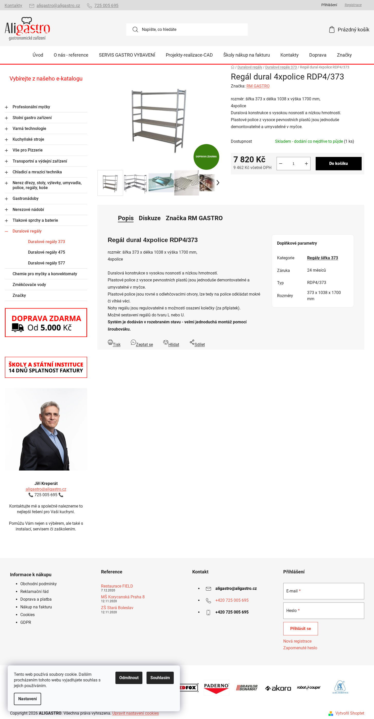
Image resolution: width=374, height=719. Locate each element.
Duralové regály (27, 231)
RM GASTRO (258, 86)
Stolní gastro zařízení (32, 117)
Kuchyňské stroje (28, 139)
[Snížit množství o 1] (281, 163)
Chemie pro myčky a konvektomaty (45, 273)
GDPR (25, 622)
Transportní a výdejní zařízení (40, 161)
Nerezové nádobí (28, 209)
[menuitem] (38, 55)
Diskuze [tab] (150, 218)
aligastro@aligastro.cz (58, 5)
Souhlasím (160, 677)
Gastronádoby (26, 198)
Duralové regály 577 (46, 263)
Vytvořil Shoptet (349, 713)
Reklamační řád (34, 591)
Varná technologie (29, 128)
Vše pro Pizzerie (28, 150)
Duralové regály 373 (46, 241)
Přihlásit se (300, 628)
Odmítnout (129, 677)
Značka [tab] (194, 218)
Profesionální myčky (31, 106)
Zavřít (260, 182)
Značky (19, 295)
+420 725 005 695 (232, 600)
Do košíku (338, 163)
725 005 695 (106, 5)
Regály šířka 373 (322, 257)
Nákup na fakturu (36, 607)
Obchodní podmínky (38, 583)
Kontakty (13, 5)
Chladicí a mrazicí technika (37, 172)
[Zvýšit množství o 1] (306, 163)
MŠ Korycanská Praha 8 (123, 597)
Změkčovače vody (29, 284)
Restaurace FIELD (117, 586)
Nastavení (27, 698)
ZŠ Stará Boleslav (117, 608)
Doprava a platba (36, 599)
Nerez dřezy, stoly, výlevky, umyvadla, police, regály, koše (47, 185)
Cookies (27, 614)
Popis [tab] (126, 218)
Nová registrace (297, 641)
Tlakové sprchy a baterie (35, 220)
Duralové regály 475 (46, 252)
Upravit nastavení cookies (135, 713)
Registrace (353, 5)
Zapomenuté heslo (300, 647)
